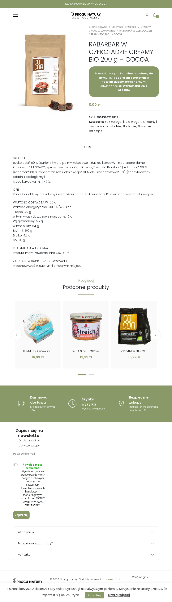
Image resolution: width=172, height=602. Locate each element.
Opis (87, 147)
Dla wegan (133, 122)
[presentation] (16, 335)
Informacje (25, 532)
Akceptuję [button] (94, 595)
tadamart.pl (111, 579)
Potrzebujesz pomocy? (35, 543)
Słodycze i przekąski (124, 27)
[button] (82, 374)
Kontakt (23, 554)
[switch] (15, 464)
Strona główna (98, 27)
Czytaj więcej (119, 595)
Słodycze (129, 126)
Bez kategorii (114, 122)
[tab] (87, 145)
